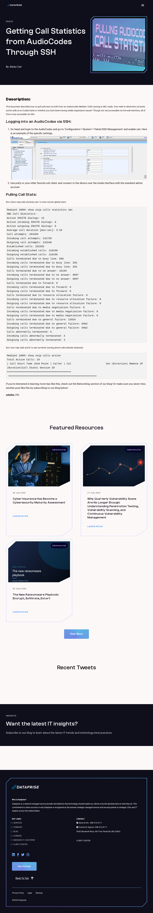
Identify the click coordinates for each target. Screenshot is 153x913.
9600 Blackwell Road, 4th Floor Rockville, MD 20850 (98, 831)
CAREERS (17, 836)
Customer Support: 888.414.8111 (92, 827)
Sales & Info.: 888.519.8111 (90, 823)
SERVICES (17, 823)
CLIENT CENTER (20, 844)
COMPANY (17, 827)
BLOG (15, 831)
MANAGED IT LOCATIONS (24, 840)
